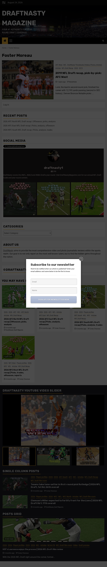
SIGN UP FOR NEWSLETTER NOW (53, 300)
